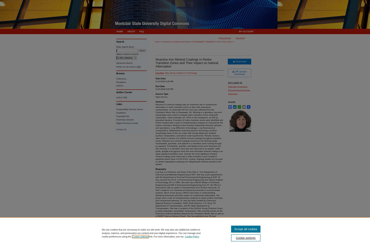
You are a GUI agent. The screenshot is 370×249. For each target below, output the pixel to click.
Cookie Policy (192, 236)
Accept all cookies (245, 229)
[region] (185, 233)
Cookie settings (140, 236)
